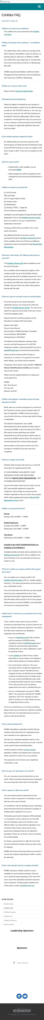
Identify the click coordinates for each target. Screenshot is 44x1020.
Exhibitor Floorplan (10, 912)
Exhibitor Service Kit (10, 920)
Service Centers (9, 924)
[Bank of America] (22, 963)
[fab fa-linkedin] (19, 996)
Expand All (5, 21)
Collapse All (14, 21)
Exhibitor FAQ (8, 908)
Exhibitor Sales (8, 904)
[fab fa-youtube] (25, 996)
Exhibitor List (8, 916)
